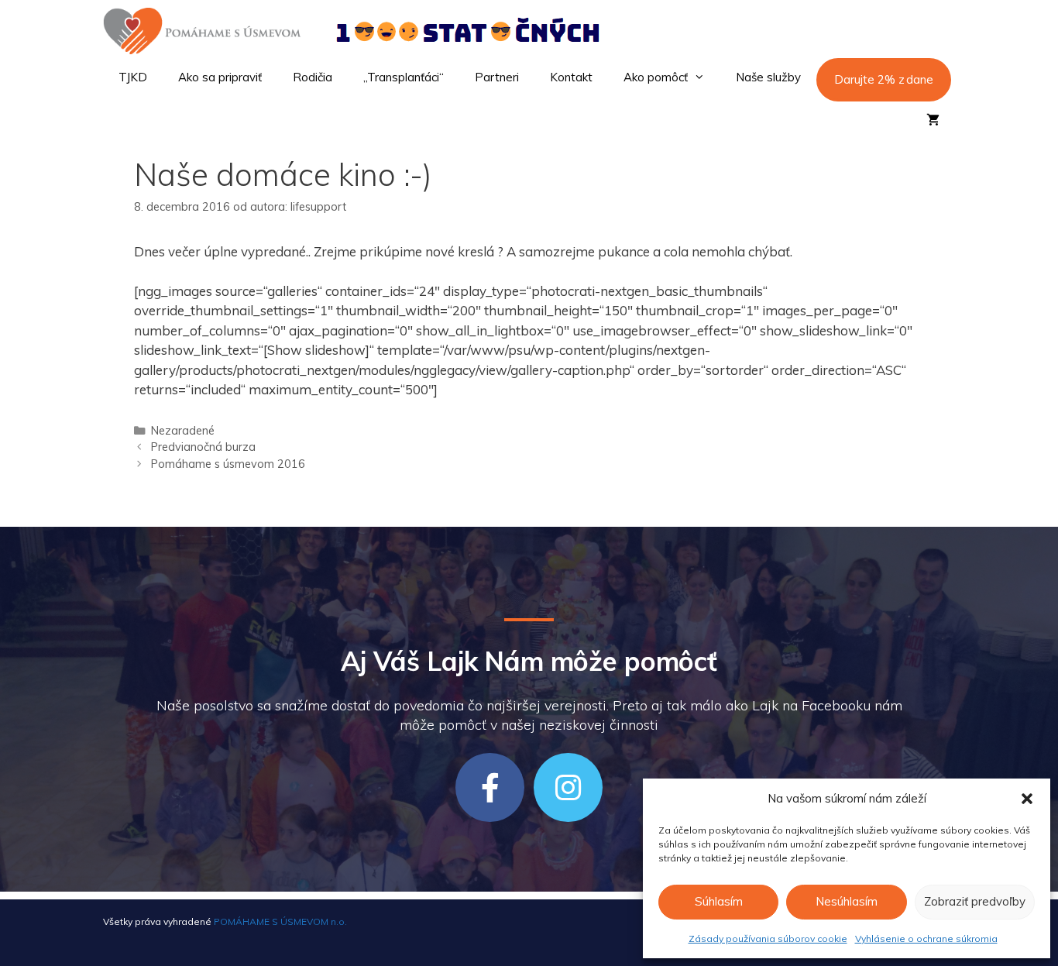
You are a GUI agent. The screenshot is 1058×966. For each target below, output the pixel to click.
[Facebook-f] (489, 787)
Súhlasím (719, 901)
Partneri (497, 77)
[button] (1027, 798)
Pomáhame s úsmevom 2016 (228, 463)
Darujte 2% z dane (883, 79)
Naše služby (768, 77)
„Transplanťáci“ (403, 77)
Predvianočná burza (203, 446)
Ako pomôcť (655, 77)
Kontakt (571, 77)
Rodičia (312, 77)
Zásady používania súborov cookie (768, 938)
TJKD (133, 77)
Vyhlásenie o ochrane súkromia (926, 938)
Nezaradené (183, 430)
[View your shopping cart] (933, 120)
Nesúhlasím (847, 901)
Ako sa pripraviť (220, 77)
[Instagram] (568, 787)
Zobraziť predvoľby (974, 901)
